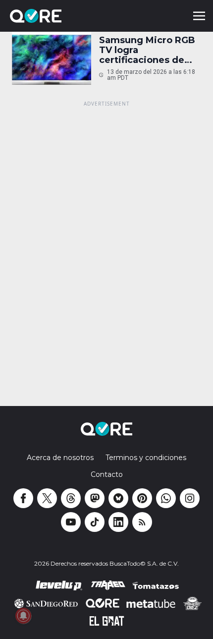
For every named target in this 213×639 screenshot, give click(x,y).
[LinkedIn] (118, 522)
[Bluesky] (118, 498)
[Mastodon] (95, 498)
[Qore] (63, 16)
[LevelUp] (59, 585)
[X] (47, 498)
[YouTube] (71, 522)
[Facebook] (23, 498)
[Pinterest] (142, 498)
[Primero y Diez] (192, 603)
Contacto (107, 474)
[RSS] (142, 522)
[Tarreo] (108, 585)
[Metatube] (150, 603)
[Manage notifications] (23, 616)
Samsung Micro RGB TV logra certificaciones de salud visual (147, 50)
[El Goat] (106, 621)
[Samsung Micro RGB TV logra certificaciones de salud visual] (51, 58)
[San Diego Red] (46, 603)
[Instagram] (190, 498)
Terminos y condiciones (146, 457)
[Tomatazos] (155, 585)
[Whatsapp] (166, 498)
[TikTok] (95, 522)
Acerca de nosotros (60, 457)
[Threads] (71, 498)
